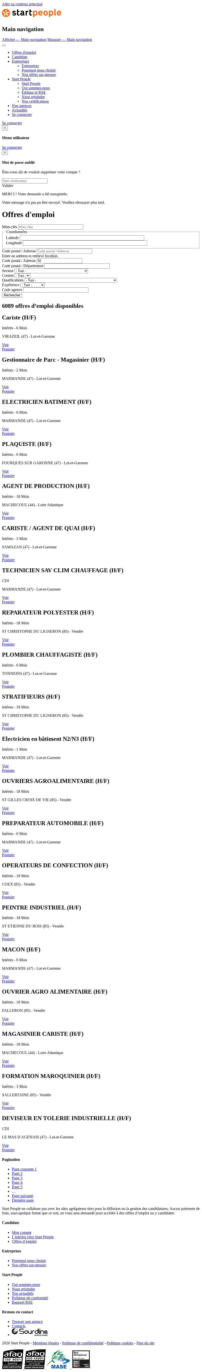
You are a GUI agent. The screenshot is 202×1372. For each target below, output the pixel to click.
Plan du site (145, 1343)
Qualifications (13, 280)
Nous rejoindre (33, 97)
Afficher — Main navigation (24, 39)
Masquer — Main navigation (69, 39)
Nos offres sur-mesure (39, 75)
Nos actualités (23, 1293)
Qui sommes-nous (36, 88)
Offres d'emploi (24, 52)
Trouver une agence (27, 1321)
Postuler (8, 349)
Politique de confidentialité (82, 1343)
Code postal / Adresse (19, 251)
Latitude (12, 238)
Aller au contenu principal (22, 4)
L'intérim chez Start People (33, 1237)
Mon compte (22, 1232)
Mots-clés (9, 227)
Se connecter (22, 114)
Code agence (12, 290)
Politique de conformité (30, 1298)
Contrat (8, 275)
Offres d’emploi (24, 1241)
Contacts (18, 1326)
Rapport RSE (22, 1302)
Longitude (14, 243)
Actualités (19, 110)
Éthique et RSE (34, 92)
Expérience (10, 285)
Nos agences (22, 106)
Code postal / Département (22, 266)
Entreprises (20, 61)
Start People (21, 79)
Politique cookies (120, 1343)
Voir (5, 345)
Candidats (19, 57)
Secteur (8, 271)
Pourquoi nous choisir (39, 70)
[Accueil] (31, 19)
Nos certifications (35, 101)
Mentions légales (46, 1343)
